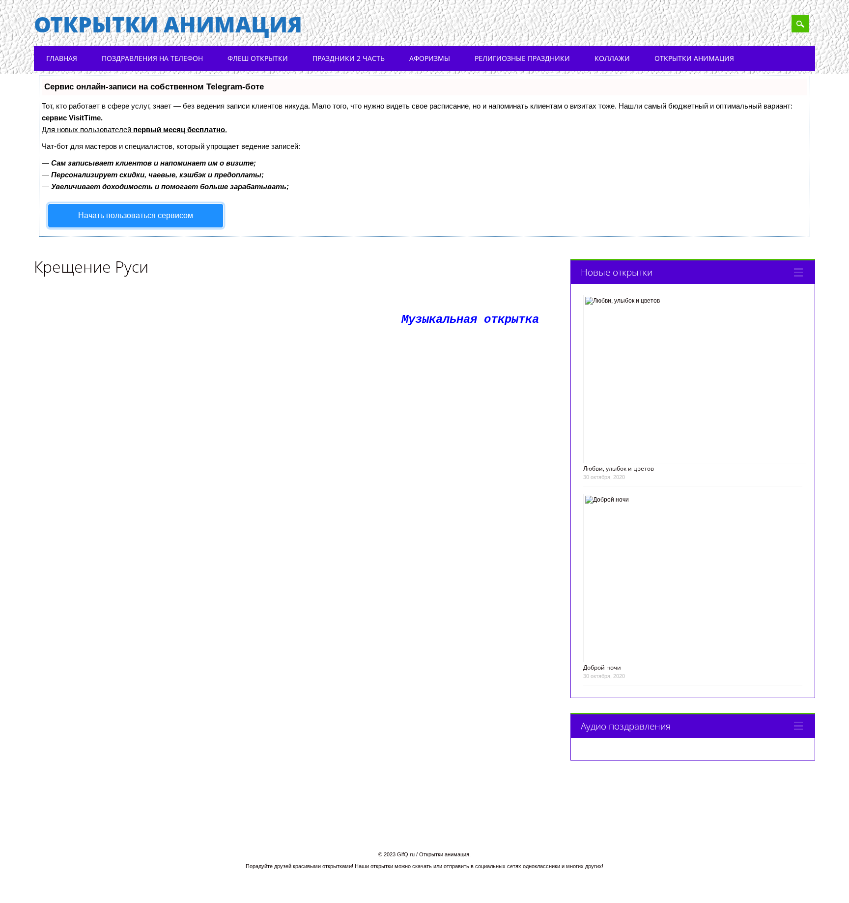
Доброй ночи (602, 667)
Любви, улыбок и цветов (618, 468)
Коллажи (612, 58)
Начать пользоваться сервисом (135, 215)
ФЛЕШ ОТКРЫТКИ (257, 58)
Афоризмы (429, 58)
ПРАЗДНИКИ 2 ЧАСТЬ (348, 58)
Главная (61, 58)
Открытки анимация (168, 24)
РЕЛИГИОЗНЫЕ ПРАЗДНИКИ (522, 58)
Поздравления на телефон (152, 58)
